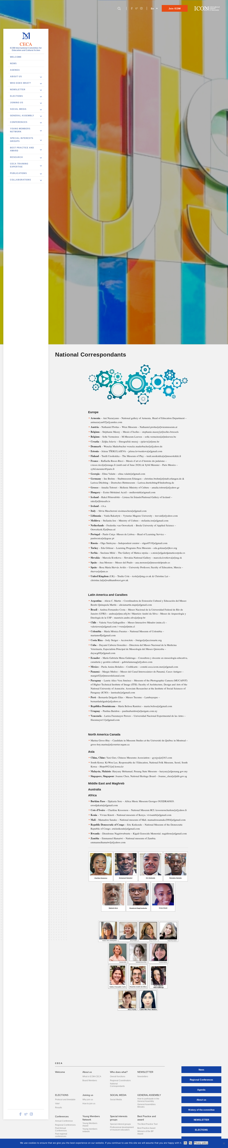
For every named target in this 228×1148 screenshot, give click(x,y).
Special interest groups (120, 1124)
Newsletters (142, 1076)
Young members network (89, 1130)
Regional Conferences (65, 1125)
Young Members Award (89, 1124)
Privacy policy (201, 1143)
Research (16, 157)
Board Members (89, 1080)
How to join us (88, 1103)
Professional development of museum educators (122, 1128)
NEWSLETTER (17, 89)
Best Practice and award (22, 149)
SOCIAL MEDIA (18, 109)
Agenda (15, 70)
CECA (26, 44)
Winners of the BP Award (145, 1132)
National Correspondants (117, 1085)
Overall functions (117, 1076)
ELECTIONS (16, 96)
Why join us (87, 1099)
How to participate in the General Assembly (148, 1100)
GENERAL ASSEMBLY (22, 115)
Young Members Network (20, 130)
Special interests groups (21, 139)
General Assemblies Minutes (146, 1105)
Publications (18, 173)
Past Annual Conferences (61, 1129)
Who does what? (20, 83)
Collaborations (20, 180)
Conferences (18, 122)
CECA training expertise (19, 165)
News (13, 63)
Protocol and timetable (65, 1099)
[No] (223, 1143)
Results (58, 1107)
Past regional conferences (61, 1135)
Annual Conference (64, 1121)
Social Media (116, 1099)
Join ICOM (175, 8)
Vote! (57, 1103)
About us (16, 76)
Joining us (16, 102)
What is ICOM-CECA (91, 1076)
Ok (185, 1143)
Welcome (16, 57)
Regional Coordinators (120, 1080)
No (190, 1143)
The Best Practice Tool (147, 1124)
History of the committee (201, 1110)
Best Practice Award (146, 1128)
